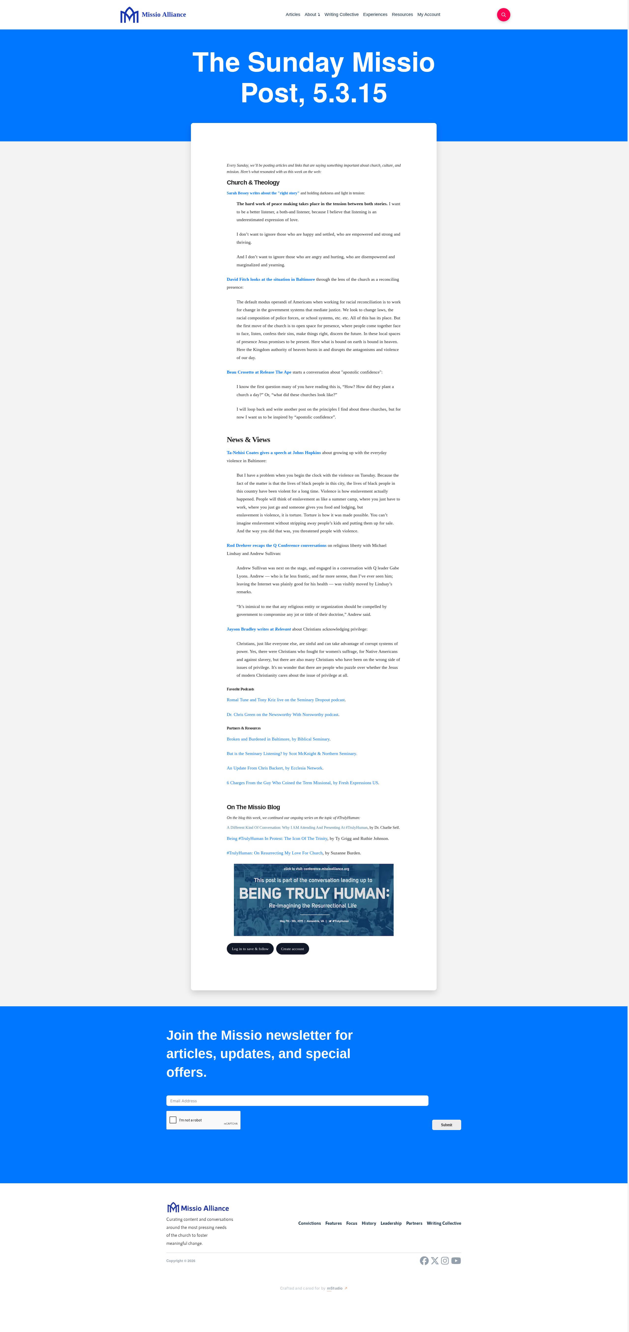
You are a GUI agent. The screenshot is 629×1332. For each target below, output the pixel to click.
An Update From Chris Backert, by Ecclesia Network (274, 768)
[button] (503, 14)
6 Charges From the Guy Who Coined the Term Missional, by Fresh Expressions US (302, 782)
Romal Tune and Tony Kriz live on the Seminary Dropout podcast (286, 699)
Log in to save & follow (250, 949)
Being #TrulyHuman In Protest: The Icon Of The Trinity (277, 838)
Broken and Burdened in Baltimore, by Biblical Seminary (278, 739)
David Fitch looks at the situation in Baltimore (271, 279)
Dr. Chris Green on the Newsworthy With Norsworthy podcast (282, 714)
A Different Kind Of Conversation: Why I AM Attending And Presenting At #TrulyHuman (297, 827)
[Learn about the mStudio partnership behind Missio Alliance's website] (275, 1299)
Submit (446, 1125)
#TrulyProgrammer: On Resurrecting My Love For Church (275, 852)
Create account (292, 949)
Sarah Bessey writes (243, 193)
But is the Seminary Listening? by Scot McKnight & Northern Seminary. (292, 753)
